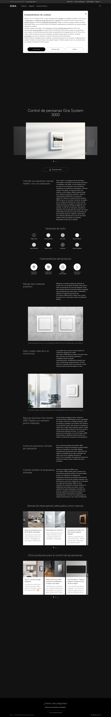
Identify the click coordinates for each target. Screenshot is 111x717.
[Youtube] (94, 715)
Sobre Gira (70, 1)
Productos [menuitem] (24, 6)
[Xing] (98, 715)
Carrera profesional (79, 1)
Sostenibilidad (90, 1)
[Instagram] (92, 715)
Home (11, 715)
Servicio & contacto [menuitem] (42, 6)
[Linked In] (96, 715)
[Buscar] (100, 6)
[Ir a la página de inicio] (13, 6)
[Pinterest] (100, 715)
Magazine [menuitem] (31, 6)
